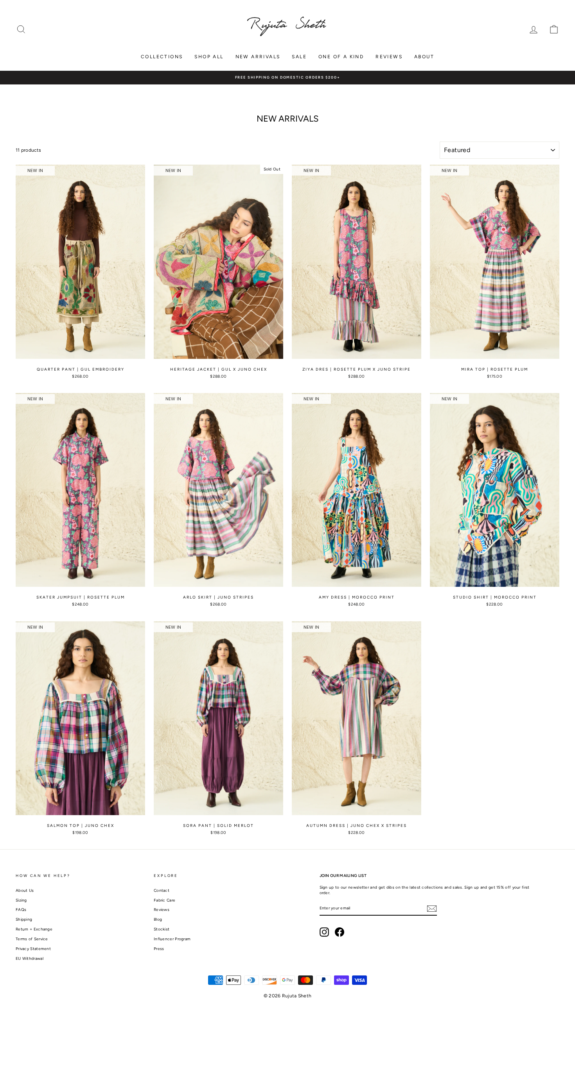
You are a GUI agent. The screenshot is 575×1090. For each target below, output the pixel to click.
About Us (25, 890)
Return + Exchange (34, 929)
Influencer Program (172, 938)
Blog (158, 919)
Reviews (389, 56)
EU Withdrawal (29, 958)
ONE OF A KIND (341, 56)
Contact (161, 890)
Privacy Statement (33, 948)
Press (159, 948)
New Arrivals (257, 56)
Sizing (21, 900)
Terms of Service (32, 938)
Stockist (161, 929)
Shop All (208, 56)
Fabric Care (164, 900)
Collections (162, 56)
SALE (299, 56)
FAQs (21, 909)
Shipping (24, 919)
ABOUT (424, 56)
